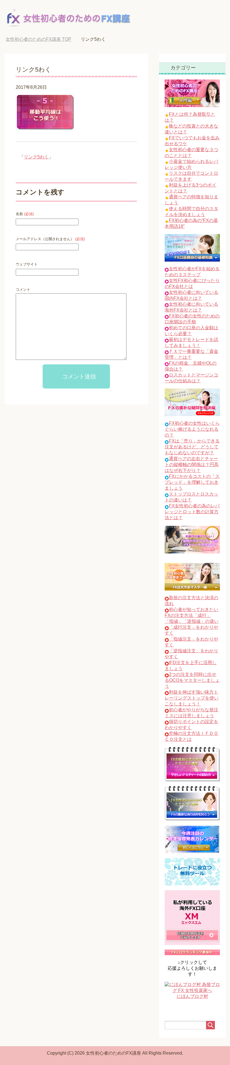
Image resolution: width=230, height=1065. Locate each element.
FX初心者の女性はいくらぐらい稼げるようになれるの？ (192, 429)
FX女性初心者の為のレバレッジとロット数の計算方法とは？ (192, 511)
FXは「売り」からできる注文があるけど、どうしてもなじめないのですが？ (192, 447)
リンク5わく (36, 157)
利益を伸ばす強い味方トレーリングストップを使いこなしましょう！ (192, 698)
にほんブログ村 (192, 996)
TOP (38, 39)
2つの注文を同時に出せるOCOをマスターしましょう (192, 680)
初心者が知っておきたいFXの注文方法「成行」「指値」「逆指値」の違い (192, 615)
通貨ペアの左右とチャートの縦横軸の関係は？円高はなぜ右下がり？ (192, 464)
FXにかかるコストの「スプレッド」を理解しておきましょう (192, 482)
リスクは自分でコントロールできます (191, 176)
